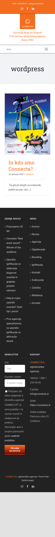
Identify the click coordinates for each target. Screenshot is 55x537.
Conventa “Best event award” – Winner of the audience (14, 245)
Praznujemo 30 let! (14, 229)
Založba (36, 287)
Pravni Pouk (43, 476)
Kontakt (36, 272)
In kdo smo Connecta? (22, 165)
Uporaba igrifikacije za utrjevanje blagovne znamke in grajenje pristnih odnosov (13, 275)
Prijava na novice (14, 449)
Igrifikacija (37, 264)
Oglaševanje (38, 249)
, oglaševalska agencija (37, 367)
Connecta (29, 174)
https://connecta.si (40, 405)
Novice (35, 234)
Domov (36, 226)
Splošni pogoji (28, 480)
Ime (7, 362)
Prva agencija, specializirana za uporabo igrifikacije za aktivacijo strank (14, 330)
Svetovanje (38, 280)
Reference (37, 295)
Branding (37, 257)
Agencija (36, 241)
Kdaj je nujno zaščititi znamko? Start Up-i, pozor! (14, 305)
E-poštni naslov (13, 376)
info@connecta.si (36, 4)
